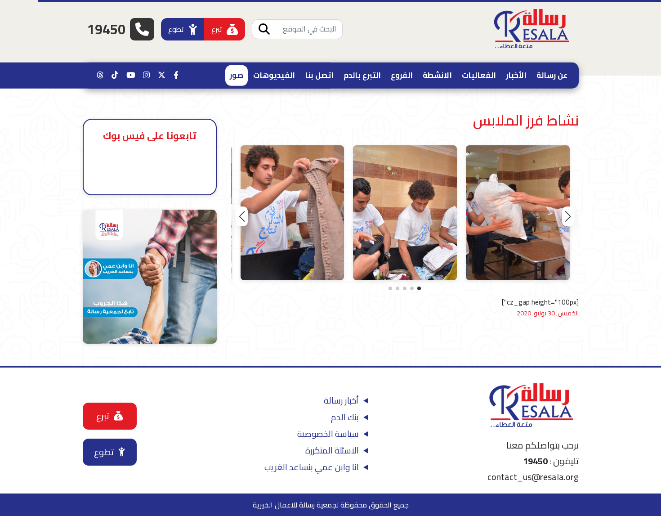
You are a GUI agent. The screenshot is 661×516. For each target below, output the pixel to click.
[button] (568, 216)
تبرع (216, 29)
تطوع (176, 29)
